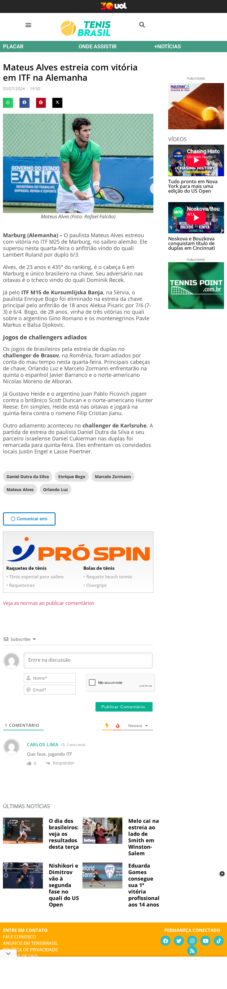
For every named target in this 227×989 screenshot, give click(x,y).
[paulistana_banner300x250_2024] (196, 127)
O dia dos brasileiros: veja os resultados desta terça (64, 833)
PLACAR (13, 46)
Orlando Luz (55, 489)
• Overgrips (95, 585)
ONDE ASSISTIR (97, 46)
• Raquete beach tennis (107, 576)
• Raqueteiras (20, 585)
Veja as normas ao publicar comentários (48, 603)
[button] (28, 24)
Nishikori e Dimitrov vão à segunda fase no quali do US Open (64, 885)
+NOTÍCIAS (167, 46)
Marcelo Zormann (113, 476)
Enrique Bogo (71, 476)
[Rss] (192, 951)
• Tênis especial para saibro (35, 576)
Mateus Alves (20, 489)
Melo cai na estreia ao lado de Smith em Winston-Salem (143, 837)
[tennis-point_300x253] (196, 307)
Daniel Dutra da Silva (28, 476)
